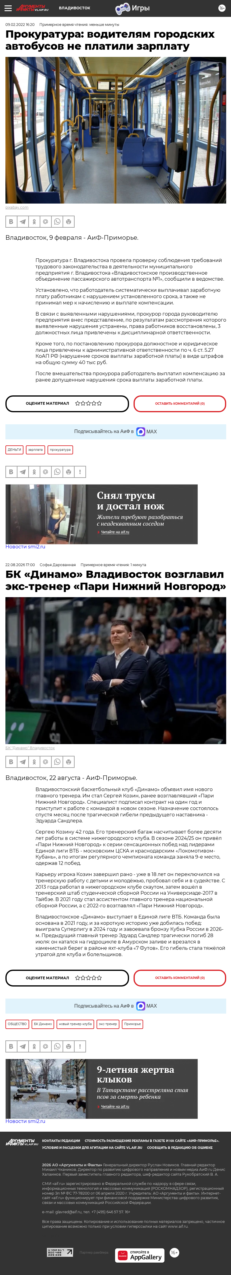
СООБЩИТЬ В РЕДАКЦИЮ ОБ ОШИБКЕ (180, 1148)
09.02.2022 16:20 (20, 24)
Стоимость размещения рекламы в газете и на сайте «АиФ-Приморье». (152, 1141)
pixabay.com (17, 207)
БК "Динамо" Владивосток (30, 748)
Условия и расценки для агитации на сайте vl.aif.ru (92, 1148)
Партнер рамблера (94, 1252)
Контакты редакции (61, 1141)
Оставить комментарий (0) (180, 404)
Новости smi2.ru (25, 547)
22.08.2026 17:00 (20, 565)
